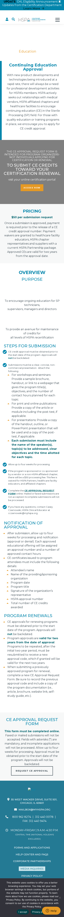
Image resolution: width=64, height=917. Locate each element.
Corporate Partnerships (32, 861)
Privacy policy (39, 911)
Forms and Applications (32, 847)
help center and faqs (32, 854)
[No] (59, 897)
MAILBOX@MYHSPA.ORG (34, 809)
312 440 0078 (44, 817)
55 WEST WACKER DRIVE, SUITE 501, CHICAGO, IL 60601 (34, 801)
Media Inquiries (32, 868)
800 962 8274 (21, 817)
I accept (22, 911)
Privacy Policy (32, 875)
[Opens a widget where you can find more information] (51, 911)
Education (27, 51)
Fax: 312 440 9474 (34, 821)
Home (9, 51)
